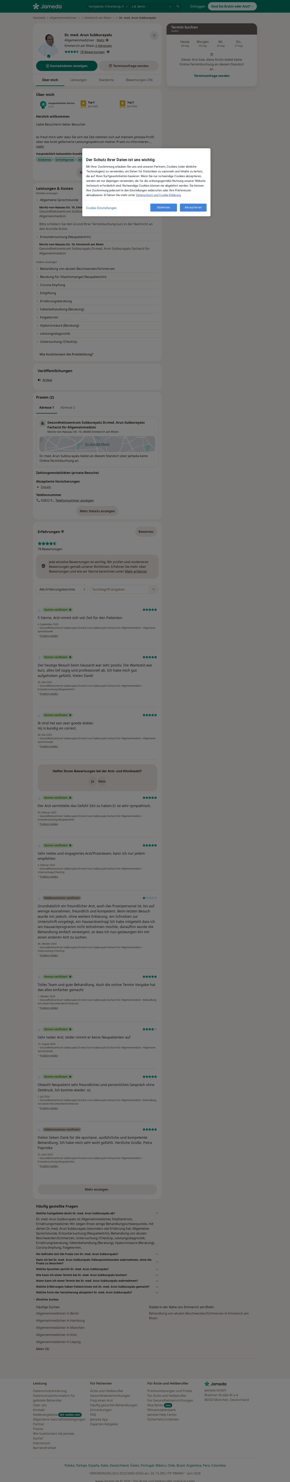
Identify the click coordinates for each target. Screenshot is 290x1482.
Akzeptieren (193, 207)
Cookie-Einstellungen (101, 208)
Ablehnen (163, 207)
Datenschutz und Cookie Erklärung (158, 195)
